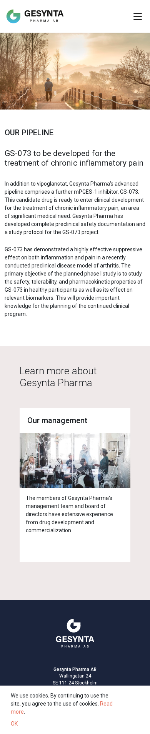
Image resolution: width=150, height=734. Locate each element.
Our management (57, 420)
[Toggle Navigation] (138, 16)
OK (14, 724)
